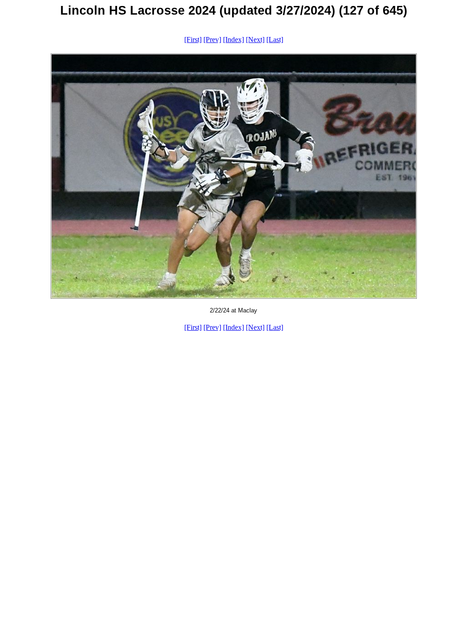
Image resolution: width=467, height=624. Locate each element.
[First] (193, 39)
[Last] (274, 39)
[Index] (233, 39)
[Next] (255, 39)
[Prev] (212, 39)
